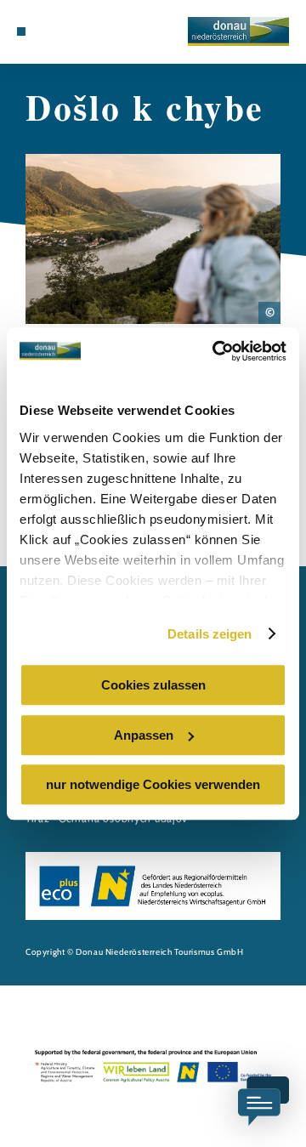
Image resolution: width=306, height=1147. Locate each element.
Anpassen (143, 735)
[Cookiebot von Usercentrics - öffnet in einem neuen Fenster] (215, 351)
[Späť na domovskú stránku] (238, 31)
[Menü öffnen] (21, 31)
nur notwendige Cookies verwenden (153, 784)
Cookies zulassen (153, 685)
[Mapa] (46, 31)
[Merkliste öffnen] (59, 31)
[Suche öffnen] (72, 31)
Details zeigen (209, 634)
